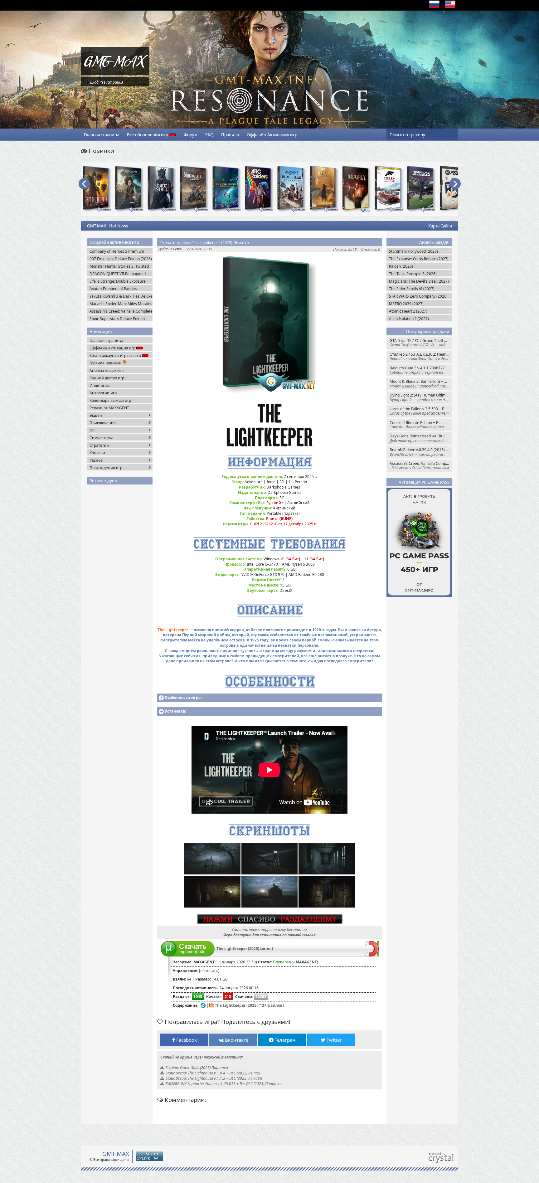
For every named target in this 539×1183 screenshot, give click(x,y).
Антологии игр (103, 393)
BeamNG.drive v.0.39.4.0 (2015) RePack (421, 452)
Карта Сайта (440, 226)
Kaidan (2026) (401, 266)
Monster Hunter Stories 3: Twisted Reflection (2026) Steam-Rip (119, 266)
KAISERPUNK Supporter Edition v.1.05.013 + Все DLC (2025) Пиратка (224, 1083)
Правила (230, 135)
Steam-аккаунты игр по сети (116, 355)
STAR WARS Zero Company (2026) (418, 296)
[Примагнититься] (372, 955)
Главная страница (101, 135)
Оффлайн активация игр (113, 348)
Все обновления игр (148, 135)
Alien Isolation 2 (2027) (409, 318)
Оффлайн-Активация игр (272, 135)
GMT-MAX (96, 226)
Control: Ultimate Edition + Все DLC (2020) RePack (421, 425)
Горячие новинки (106, 363)
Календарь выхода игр (110, 400)
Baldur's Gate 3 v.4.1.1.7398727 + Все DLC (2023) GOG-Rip (421, 370)
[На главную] (115, 73)
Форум (190, 135)
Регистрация (111, 82)
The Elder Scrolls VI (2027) (412, 288)
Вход (94, 82)
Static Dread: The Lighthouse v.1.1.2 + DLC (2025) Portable (214, 1078)
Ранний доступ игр (107, 378)
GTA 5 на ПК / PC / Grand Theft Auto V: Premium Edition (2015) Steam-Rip (421, 343)
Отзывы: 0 (370, 249)
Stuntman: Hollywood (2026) (413, 251)
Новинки (100, 150)
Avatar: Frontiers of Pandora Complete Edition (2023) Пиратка (119, 288)
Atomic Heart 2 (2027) (408, 311)
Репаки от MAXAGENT (109, 408)
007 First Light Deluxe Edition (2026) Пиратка (121, 258)
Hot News (118, 226)
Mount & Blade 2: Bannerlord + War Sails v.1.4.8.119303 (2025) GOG (421, 383)
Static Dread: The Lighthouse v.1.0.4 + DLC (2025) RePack (213, 1073)
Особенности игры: (183, 697)
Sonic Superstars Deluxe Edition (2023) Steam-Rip (117, 318)
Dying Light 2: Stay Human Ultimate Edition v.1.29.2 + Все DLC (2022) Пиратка (421, 397)
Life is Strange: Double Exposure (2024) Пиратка (118, 281)
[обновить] (209, 970)
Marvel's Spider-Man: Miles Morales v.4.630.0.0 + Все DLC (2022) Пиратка (121, 303)
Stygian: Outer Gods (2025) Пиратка (197, 1067)
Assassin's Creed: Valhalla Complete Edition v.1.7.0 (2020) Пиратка (121, 311)
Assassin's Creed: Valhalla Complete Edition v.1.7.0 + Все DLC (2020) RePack (421, 465)
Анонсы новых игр (107, 370)
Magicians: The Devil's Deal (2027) (419, 281)
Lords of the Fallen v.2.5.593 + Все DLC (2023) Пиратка (421, 411)
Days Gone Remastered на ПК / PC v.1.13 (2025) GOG (421, 438)
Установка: (175, 711)
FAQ (209, 135)
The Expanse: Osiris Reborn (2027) (419, 258)
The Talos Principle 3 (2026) (413, 273)
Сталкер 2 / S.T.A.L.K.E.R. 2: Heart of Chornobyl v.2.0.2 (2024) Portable (421, 356)
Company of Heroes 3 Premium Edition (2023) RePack (117, 251)
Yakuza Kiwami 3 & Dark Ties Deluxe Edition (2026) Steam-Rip (121, 296)
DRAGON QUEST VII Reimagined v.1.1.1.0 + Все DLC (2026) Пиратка (120, 273)
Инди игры (99, 385)
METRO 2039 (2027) (406, 303)
